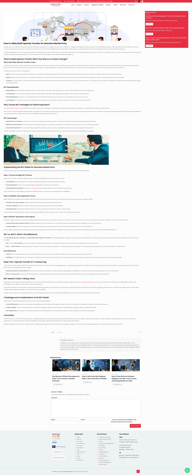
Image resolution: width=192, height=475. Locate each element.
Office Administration (105, 439)
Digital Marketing (103, 452)
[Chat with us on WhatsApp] (187, 470)
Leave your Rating (59, 457)
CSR (78, 450)
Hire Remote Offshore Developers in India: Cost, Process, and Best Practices (66, 378)
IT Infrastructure (103, 456)
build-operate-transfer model (14, 108)
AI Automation (103, 464)
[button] (79, 5)
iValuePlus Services (67, 340)
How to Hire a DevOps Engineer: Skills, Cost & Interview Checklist (165, 28)
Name (53, 419)
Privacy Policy (84, 471)
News (78, 456)
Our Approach (81, 443)
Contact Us (131, 5)
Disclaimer (77, 471)
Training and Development (106, 443)
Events (79, 458)
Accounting (102, 447)
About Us (108, 5)
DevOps (101, 458)
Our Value (79, 445)
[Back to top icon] (138, 471)
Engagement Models (97, 5)
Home (73, 5)
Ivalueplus (59, 471)
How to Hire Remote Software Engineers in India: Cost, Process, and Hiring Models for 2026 (124, 378)
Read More (149, 24)
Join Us (79, 454)
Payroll (101, 450)
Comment (54, 398)
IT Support (102, 454)
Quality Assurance (104, 460)
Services (86, 5)
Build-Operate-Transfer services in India (84, 282)
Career (115, 5)
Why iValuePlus (81, 452)
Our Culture (80, 447)
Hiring (100, 441)
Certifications (57, 452)
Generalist (102, 445)
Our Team (79, 441)
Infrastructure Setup (104, 437)
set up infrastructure (37, 188)
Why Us (79, 439)
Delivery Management (105, 462)
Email (83, 419)
